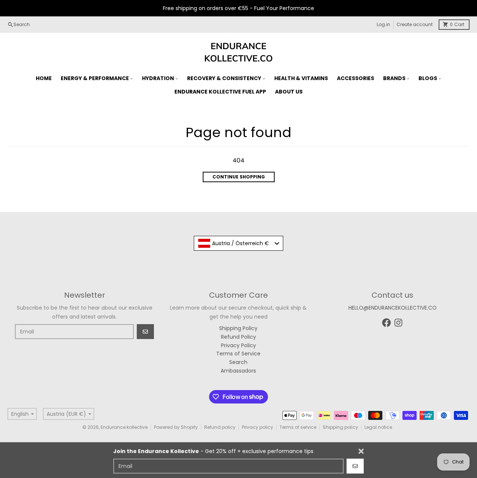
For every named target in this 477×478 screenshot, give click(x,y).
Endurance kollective (124, 427)
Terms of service (297, 427)
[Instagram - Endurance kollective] (398, 322)
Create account (415, 24)
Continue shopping (238, 177)
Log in (383, 24)
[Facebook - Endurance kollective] (386, 322)
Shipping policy (340, 427)
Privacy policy (257, 427)
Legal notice (378, 427)
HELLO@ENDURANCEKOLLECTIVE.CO (392, 307)
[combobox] (238, 243)
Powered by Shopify (176, 427)
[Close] (361, 451)
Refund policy (220, 427)
